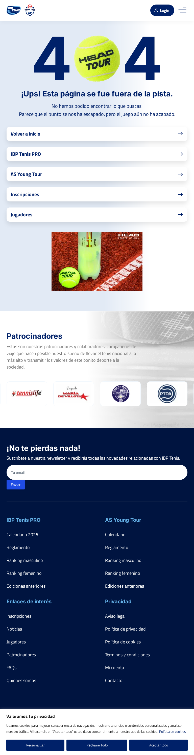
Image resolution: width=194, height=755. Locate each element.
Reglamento (18, 547)
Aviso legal (115, 616)
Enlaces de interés (29, 601)
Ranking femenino (24, 573)
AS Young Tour (123, 520)
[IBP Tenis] (14, 10)
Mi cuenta (114, 667)
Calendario (115, 534)
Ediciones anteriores (26, 586)
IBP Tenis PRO (23, 520)
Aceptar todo (158, 745)
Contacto (114, 680)
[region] (97, 732)
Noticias (14, 629)
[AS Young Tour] (30, 10)
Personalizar (35, 745)
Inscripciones (19, 616)
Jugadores (16, 641)
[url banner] (97, 261)
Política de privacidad (125, 629)
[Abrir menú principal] (182, 10)
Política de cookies (172, 731)
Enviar (15, 484)
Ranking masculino (25, 560)
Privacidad (118, 601)
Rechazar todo (97, 745)
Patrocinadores (21, 654)
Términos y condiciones (127, 654)
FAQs (11, 667)
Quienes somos (21, 680)
